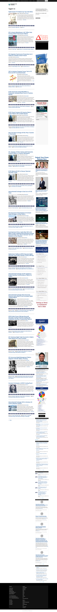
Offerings (18, 0)
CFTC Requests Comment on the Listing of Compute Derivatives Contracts (42, 488)
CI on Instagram (11, 603)
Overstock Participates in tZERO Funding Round (20, 383)
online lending (20, 227)
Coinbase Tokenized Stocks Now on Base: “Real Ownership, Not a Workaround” (41, 384)
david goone (19, 268)
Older (10, 420)
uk (24, 416)
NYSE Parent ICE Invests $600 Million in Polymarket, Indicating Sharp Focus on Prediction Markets (20, 93)
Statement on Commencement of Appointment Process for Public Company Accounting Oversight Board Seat (42, 459)
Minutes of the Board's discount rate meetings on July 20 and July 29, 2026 (41, 516)
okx (21, 86)
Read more (37, 445)
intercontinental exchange (26, 49)
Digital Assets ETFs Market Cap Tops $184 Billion (20, 12)
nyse (21, 127)
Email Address (37, 14)
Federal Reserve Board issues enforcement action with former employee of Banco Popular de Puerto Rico (42, 505)
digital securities (23, 268)
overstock (21, 397)
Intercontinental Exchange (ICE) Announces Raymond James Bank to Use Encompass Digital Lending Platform (20, 296)
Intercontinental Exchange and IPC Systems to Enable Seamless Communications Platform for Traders (20, 275)
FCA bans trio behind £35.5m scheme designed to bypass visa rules (41, 572)
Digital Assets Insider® (11, 591)
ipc (18, 289)
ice (22, 49)
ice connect (14, 377)
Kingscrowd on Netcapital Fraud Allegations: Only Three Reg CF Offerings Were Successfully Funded (42, 380)
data (24, 66)
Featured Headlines (22, 165)
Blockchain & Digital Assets (24, 0)
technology (22, 416)
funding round (16, 166)
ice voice (9, 289)
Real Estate (18, 226)
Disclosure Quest (11, 590)
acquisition (20, 49)
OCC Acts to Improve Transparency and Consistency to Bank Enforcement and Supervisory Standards (41, 420)
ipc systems (20, 289)
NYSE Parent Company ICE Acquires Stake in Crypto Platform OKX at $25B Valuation (19, 113)
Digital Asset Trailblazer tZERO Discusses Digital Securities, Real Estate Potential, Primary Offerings (21, 254)
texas (31, 207)
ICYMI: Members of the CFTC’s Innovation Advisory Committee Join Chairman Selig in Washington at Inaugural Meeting (43, 477)
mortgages (16, 227)
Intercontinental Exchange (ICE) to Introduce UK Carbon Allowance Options (20, 402)
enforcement (26, 248)
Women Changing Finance (25, 598)
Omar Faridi (26, 13)
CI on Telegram (10, 604)
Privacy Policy (24, 607)
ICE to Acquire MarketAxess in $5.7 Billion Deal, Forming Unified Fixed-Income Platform (20, 33)
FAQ (23, 605)
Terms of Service (24, 606)
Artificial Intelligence (15, 66)
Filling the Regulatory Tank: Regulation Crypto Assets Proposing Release (42, 449)
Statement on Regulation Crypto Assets (41, 453)
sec (17, 186)
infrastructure (30, 351)
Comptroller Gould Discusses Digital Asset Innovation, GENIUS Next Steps (41, 432)
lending (28, 310)
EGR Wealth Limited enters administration (41, 569)
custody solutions (27, 376)
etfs (22, 27)
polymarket (13, 107)
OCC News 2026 (40, 425)
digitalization (25, 351)
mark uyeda (9, 249)
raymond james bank (18, 311)
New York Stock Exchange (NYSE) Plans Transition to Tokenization (21, 133)
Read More (24, 19)
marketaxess (32, 49)
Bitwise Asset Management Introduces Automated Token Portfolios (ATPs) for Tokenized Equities (41, 376)
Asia (23, 597)
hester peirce (30, 248)
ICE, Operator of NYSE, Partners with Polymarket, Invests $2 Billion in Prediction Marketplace (20, 152)
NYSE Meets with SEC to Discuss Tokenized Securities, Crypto (19, 171)
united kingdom (27, 416)
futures (18, 86)
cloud (25, 288)
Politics (23, 590)
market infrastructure (18, 352)
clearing (24, 376)
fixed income (26, 66)
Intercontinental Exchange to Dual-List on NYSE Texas (20, 192)
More (34, 0)
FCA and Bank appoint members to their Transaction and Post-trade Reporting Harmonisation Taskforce (41, 576)
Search (46, 0)
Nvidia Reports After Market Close (40, 369)
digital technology (30, 288)
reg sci (14, 249)
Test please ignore (40, 472)
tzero (33, 268)
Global (15, 49)
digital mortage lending (25, 226)
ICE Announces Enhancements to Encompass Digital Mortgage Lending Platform (19, 213)
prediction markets (17, 107)
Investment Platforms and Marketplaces (25, 106)
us (23, 127)
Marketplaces (13, 0)
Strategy (23, 591)
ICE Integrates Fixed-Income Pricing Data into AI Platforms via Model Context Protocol (20, 54)
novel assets (13, 186)
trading (23, 289)
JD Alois (27, 135)
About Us (24, 603)
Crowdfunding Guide (25, 604)
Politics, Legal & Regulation (28, 185)
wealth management (11, 378)
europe (25, 415)
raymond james (13, 311)
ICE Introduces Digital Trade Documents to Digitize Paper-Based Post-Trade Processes (21, 337)
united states (25, 311)
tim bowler (22, 311)
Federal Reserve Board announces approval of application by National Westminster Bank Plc (41, 527)
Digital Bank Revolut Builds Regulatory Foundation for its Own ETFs (41, 372)
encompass (30, 226)
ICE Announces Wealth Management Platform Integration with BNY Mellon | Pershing (19, 358)
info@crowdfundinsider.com (13, 595)
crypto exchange (13, 127)
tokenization (19, 186)
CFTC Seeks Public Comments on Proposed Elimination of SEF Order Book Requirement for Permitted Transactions (42, 482)
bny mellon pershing (19, 376)
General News (16, 207)
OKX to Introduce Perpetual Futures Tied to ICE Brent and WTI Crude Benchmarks (20, 72)
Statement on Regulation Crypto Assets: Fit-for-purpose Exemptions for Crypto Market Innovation (42, 443)
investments (10, 107)
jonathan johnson (17, 397)
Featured (9, 0)
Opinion (21, 248)
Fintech (31, 0)
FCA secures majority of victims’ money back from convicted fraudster (42, 579)
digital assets (17, 127)
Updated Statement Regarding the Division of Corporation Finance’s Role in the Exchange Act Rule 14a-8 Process (42, 465)
